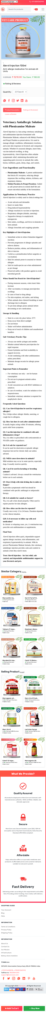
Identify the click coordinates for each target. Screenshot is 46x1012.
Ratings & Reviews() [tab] (30, 110)
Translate (18, 4)
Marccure (22, 986)
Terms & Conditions (8, 927)
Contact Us (5, 946)
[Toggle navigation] (43, 9)
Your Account (6, 910)
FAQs (3, 916)
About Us (4, 943)
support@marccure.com (10, 975)
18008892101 (14, 972)
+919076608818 (7, 970)
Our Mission (5, 950)
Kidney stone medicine (9, 956)
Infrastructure (6, 953)
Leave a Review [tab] (10, 114)
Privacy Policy (6, 930)
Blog (2, 913)
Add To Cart (13, 1008)
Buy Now (35, 1008)
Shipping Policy (6, 933)
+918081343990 (20, 970)
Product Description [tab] (12, 110)
